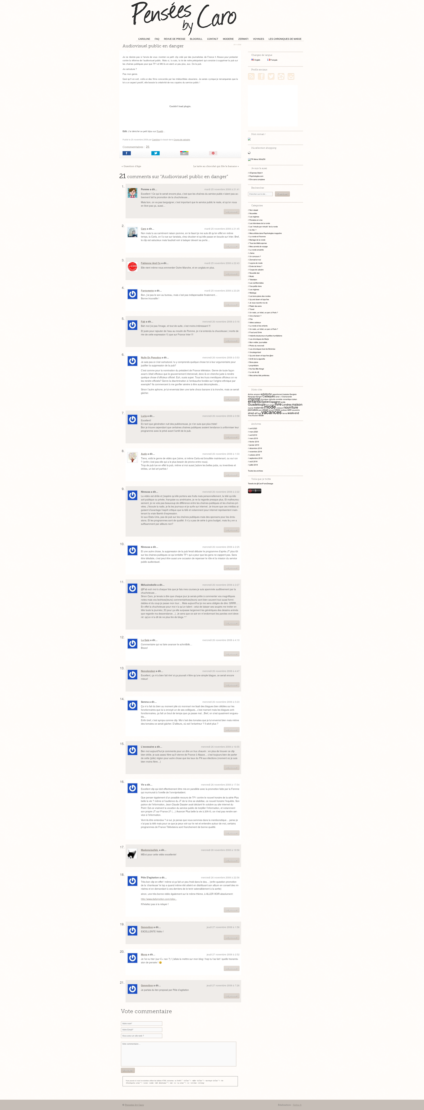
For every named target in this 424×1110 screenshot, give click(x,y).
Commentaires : (136, 147)
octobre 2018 (254, 455)
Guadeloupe (257, 404)
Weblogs (252, 293)
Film (251, 319)
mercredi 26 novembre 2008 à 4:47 (220, 671)
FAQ (157, 39)
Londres (287, 404)
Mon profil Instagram (291, 76)
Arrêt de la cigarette (257, 359)
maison (297, 404)
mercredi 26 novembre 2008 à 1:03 (220, 453)
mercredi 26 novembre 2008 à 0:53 (220, 357)
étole (261, 415)
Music (251, 276)
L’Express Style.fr (256, 173)
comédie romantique (284, 399)
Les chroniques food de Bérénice (262, 349)
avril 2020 (253, 428)
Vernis (284, 413)
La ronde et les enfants (258, 325)
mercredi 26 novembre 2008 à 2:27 (220, 584)
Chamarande (286, 396)
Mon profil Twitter (271, 76)
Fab (143, 321)
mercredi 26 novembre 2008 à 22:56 (220, 877)
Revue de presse (174, 39)
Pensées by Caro (184, 18)
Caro (143, 228)
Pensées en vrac (256, 220)
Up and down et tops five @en (261, 355)
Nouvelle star (254, 273)
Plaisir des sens (255, 306)
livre (278, 404)
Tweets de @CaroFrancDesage (260, 483)
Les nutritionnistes (256, 283)
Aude (144, 453)
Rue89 (160, 131)
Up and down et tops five (259, 299)
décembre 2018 (255, 448)
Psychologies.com (256, 176)
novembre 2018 (255, 451)
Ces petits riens (255, 286)
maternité (259, 407)
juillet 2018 (253, 465)
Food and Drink (255, 332)
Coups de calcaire (182, 139)
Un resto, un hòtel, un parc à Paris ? (263, 312)
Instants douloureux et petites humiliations (265, 335)
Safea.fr (297, 1104)
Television (253, 279)
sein (289, 409)
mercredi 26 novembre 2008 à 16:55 (220, 746)
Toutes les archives (255, 470)
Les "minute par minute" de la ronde (263, 226)
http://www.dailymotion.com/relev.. (158, 899)
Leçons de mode (256, 263)
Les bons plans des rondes (259, 296)
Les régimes (254, 216)
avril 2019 (253, 435)
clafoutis (272, 399)
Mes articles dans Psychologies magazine (265, 233)
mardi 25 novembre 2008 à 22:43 (221, 263)
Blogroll (196, 39)
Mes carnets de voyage (258, 246)
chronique (264, 399)
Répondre (231, 211)
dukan (294, 399)
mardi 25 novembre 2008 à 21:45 (221, 228)
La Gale (145, 640)
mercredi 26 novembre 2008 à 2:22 (220, 491)
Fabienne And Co (151, 263)
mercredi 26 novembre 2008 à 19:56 (220, 850)
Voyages (258, 39)
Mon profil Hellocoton (281, 76)
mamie (250, 408)
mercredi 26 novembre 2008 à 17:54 (220, 784)
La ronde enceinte (256, 249)
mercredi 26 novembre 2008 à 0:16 (220, 321)
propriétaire (254, 365)
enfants (254, 401)
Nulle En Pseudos (151, 357)
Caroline (144, 39)
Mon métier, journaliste (258, 342)
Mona (144, 954)
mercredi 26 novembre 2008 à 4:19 (220, 640)
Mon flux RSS (251, 76)
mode (270, 406)
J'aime (251, 253)
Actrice (250, 394)
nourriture (291, 407)
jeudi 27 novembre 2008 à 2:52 (223, 954)
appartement (277, 394)
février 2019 (254, 441)
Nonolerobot (148, 671)
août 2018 (253, 461)
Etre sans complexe (257, 179)
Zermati (243, 39)
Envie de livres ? (255, 266)
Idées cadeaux (255, 322)
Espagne (274, 402)
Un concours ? (255, 256)
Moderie (228, 39)
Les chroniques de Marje (285, 39)
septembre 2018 (255, 458)
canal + (278, 396)
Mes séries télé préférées (259, 375)
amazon (257, 394)
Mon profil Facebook (261, 76)
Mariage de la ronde (257, 240)
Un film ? (252, 230)
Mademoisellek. (150, 850)
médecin (279, 408)
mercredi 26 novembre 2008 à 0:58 (220, 416)
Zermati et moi (255, 259)
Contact (212, 39)
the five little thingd (256, 369)
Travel (251, 309)
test (259, 413)
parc (260, 410)
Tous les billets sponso (258, 243)
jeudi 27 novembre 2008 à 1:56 (223, 927)
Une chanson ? (255, 316)
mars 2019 (253, 438)
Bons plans (253, 362)
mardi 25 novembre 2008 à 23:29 (221, 290)
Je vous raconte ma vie (258, 302)
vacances (271, 411)
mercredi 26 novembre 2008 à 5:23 (220, 701)
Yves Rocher (253, 415)
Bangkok (293, 394)
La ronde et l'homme (257, 236)
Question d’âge (132, 166)
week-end (293, 413)
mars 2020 (253, 431)
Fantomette (147, 290)
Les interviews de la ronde (259, 223)
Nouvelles (253, 213)
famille (282, 402)
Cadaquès (269, 396)
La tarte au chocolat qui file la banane (215, 166)
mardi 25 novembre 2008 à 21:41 (221, 189)
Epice (265, 401)
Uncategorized (255, 352)
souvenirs (296, 410)
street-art (253, 413)
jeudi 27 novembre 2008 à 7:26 (223, 985)
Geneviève (147, 927)
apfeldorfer (266, 394)
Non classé (253, 210)
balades (286, 394)
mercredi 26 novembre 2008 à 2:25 (220, 546)
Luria (144, 416)
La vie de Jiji (254, 372)
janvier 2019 (254, 445)
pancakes (253, 409)
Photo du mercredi (256, 345)
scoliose (284, 410)
